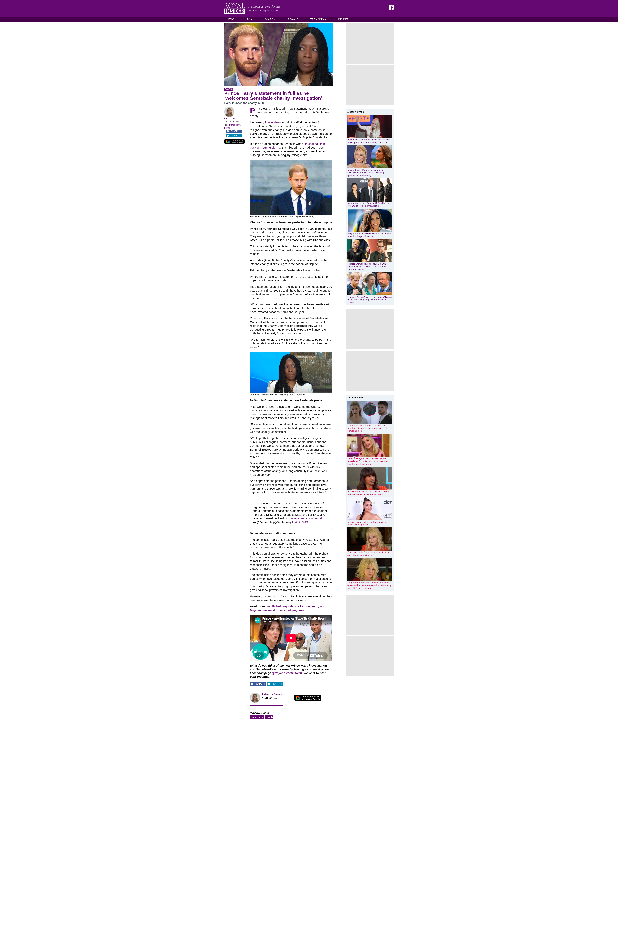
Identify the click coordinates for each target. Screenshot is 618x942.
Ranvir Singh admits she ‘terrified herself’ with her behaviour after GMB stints (368, 493)
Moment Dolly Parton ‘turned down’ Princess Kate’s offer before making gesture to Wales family (365, 173)
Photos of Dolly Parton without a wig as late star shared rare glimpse (369, 553)
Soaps (270, 19)
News (231, 19)
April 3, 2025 (300, 522)
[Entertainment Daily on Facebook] (391, 7)
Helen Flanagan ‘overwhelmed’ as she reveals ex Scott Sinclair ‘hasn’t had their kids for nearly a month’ (368, 461)
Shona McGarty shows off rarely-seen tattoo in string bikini (366, 523)
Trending (318, 19)
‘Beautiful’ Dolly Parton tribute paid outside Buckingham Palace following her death (368, 141)
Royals (293, 19)
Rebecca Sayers (231, 118)
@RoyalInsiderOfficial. (287, 673)
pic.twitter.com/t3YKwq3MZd (303, 518)
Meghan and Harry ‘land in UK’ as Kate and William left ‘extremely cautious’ (369, 204)
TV (250, 19)
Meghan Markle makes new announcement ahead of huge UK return (369, 235)
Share (234, 131)
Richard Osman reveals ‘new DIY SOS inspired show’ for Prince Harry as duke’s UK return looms (368, 266)
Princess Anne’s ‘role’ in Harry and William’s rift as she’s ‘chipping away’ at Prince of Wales (369, 300)
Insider (343, 19)
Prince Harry (234, 125)
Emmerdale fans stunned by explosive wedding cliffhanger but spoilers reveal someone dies (367, 428)
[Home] (234, 8)
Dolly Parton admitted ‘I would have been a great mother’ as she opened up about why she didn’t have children (369, 585)
